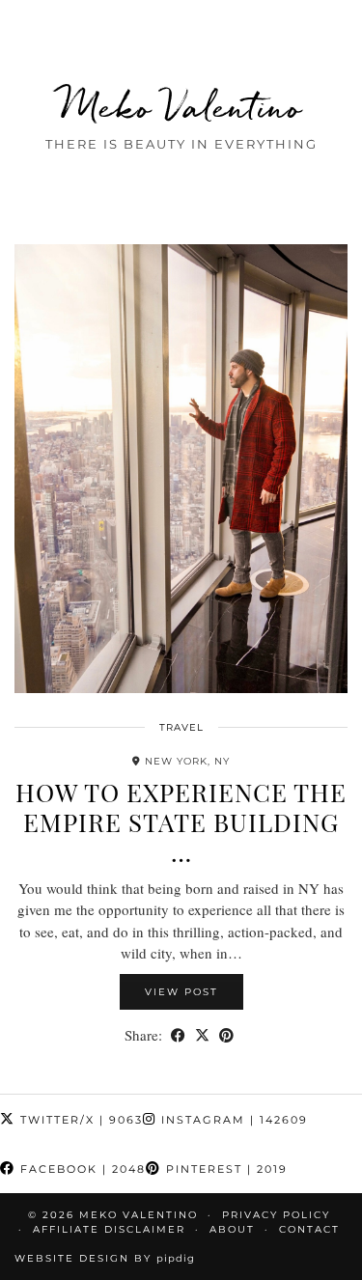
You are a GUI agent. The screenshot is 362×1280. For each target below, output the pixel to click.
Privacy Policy (276, 1215)
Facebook (80, 1169)
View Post (181, 992)
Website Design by (104, 1258)
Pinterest (224, 1169)
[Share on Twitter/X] (202, 1035)
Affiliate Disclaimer (109, 1229)
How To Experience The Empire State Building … (181, 822)
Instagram (232, 1120)
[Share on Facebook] (178, 1035)
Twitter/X (79, 1120)
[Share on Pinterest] (226, 1035)
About (232, 1229)
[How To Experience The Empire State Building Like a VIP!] (181, 469)
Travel (181, 727)
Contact (309, 1229)
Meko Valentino (181, 106)
